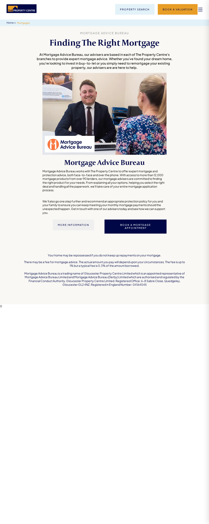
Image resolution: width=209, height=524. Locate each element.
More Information (73, 224)
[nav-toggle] (200, 9)
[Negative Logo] (22, 12)
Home (10, 22)
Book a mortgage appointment (135, 226)
